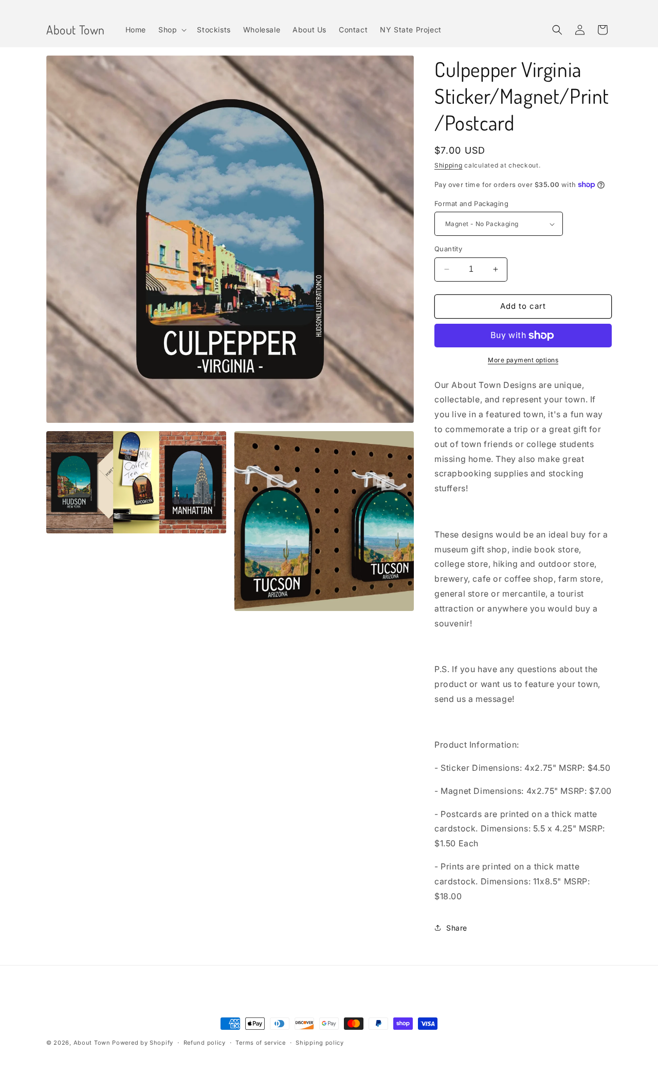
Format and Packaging (471, 203)
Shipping (448, 165)
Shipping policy (320, 1042)
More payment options (523, 360)
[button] (171, 30)
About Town (92, 1042)
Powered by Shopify (142, 1042)
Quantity (448, 249)
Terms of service (260, 1042)
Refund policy (205, 1042)
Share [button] (456, 927)
